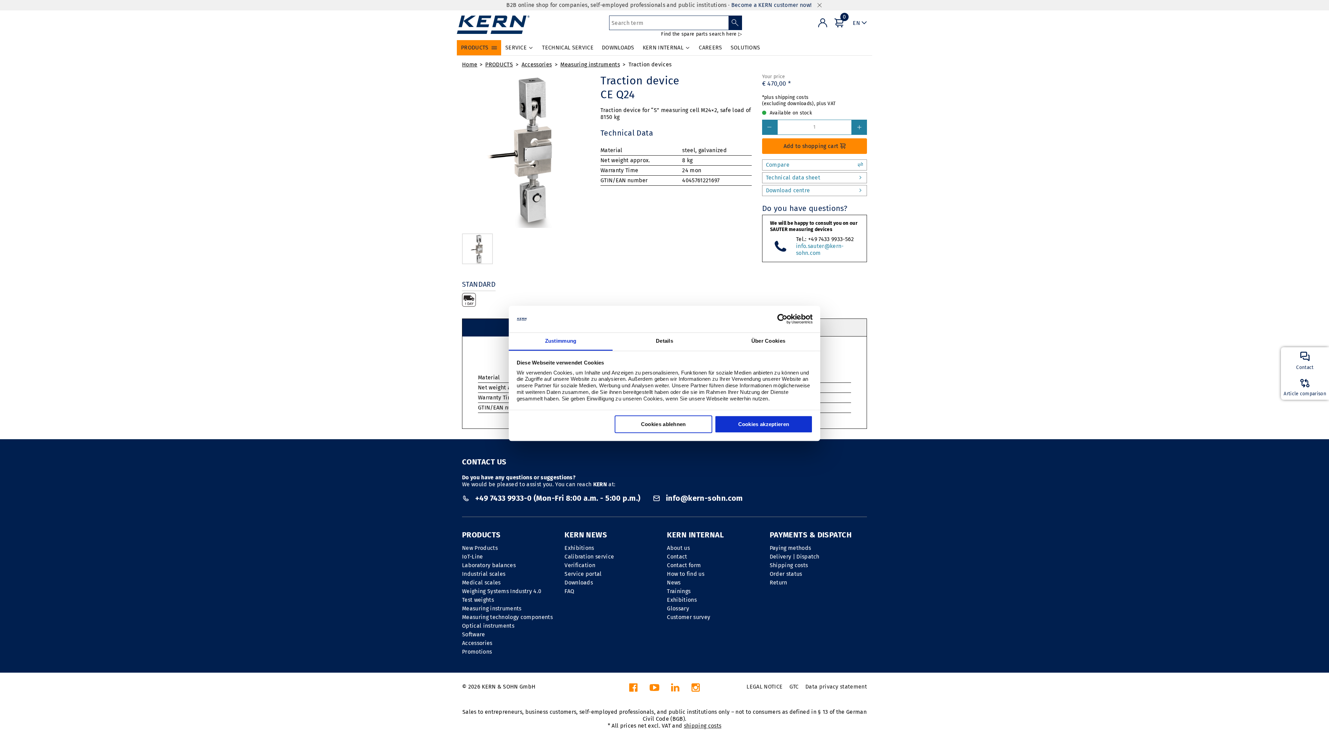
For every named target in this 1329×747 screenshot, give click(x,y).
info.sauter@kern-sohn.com (819, 249)
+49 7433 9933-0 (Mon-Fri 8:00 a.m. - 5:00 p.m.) (557, 498)
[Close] (819, 5)
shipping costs (702, 725)
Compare (777, 165)
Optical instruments (488, 625)
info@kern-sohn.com (703, 498)
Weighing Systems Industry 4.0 (501, 591)
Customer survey (688, 617)
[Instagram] (695, 689)
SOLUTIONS (745, 47)
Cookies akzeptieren (763, 424)
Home (469, 64)
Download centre (788, 190)
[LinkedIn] (675, 689)
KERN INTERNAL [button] (663, 47)
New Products (480, 548)
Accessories (537, 64)
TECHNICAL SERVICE (567, 47)
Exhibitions (579, 548)
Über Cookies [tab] (768, 341)
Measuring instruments (590, 64)
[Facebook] (633, 689)
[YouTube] (654, 689)
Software (473, 634)
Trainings (678, 591)
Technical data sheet (793, 177)
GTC (794, 686)
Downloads (578, 582)
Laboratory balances (489, 565)
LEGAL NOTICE (765, 686)
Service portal (583, 574)
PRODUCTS (499, 64)
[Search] (735, 23)
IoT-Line (472, 556)
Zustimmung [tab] (561, 341)
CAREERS (710, 47)
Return (778, 582)
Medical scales (481, 582)
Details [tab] (664, 341)
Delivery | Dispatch (795, 556)
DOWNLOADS (618, 47)
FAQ (569, 591)
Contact (677, 556)
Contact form (684, 565)
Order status (786, 574)
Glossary (678, 608)
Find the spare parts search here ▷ (701, 34)
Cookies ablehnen (663, 424)
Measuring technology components (507, 617)
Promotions (477, 651)
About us (678, 548)
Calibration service (589, 556)
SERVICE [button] (516, 47)
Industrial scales (483, 574)
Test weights (478, 600)
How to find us (685, 574)
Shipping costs (789, 565)
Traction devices (650, 64)
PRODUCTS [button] (475, 47)
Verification (579, 565)
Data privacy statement (836, 686)
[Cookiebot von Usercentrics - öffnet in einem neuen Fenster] (782, 319)
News (673, 582)
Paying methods (790, 548)
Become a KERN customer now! (771, 5)
